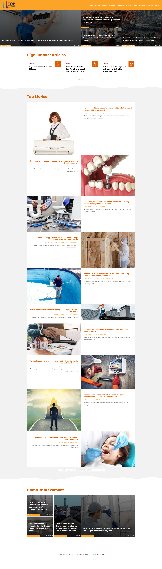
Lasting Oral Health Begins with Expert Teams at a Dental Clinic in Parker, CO (56, 438)
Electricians (75, 366)
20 (89, 470)
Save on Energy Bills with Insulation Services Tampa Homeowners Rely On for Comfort (58, 239)
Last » (102, 470)
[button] (78, 79)
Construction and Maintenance (149, 5)
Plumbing (102, 206)
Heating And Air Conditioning (107, 113)
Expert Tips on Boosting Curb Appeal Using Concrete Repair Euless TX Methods (141, 39)
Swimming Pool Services (106, 278)
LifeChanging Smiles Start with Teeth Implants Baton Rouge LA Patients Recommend (54, 162)
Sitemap (101, 554)
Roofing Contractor (73, 314)
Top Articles (88, 113)
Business (97, 5)
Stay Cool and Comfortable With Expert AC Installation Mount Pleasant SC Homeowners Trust (108, 109)
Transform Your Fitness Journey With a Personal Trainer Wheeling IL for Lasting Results (100, 37)
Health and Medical (108, 5)
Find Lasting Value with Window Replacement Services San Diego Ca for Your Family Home (106, 529)
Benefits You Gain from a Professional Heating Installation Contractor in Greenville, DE (39, 40)
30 (92, 470)
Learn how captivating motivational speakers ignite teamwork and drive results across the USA (104, 396)
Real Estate (103, 334)
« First (69, 470)
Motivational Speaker (105, 400)
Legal (91, 5)
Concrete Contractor (128, 45)
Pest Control (85, 27)
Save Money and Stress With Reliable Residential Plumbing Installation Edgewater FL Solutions (106, 203)
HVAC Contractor (5, 45)
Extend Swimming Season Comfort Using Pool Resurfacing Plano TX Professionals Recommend (106, 275)
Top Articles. (80, 554)
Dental (134, 5)
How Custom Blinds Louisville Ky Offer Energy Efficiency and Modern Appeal (39, 527)
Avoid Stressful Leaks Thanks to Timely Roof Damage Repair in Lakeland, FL (54, 311)
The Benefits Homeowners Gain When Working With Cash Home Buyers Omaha (106, 330)
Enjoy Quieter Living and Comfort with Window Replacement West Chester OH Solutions (39, 506)
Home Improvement (124, 5)
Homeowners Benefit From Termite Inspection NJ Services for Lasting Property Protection (101, 19)
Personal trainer (86, 45)
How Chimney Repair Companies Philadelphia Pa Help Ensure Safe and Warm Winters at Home (66, 527)
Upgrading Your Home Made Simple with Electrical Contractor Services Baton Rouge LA (54, 362)
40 (94, 470)
